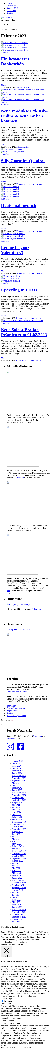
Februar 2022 (18, 875)
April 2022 (16, 870)
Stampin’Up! (12, 8)
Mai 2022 (16, 868)
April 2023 (16, 841)
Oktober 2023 (18, 827)
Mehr (3, 85)
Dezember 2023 (19, 822)
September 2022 (19, 858)
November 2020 (19, 912)
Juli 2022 (16, 863)
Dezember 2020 (19, 909)
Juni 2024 (16, 807)
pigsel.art (14, 720)
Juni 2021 (16, 895)
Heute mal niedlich (18, 205)
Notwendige (9, 1001)
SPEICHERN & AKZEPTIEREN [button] (16, 1047)
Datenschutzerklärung (16, 708)
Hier (24, 420)
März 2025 (16, 785)
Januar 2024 (17, 819)
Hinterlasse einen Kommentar (29, 184)
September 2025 (19, 780)
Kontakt (10, 13)
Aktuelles (5, 52)
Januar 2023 (17, 848)
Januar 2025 (17, 790)
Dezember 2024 (19, 792)
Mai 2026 (16, 763)
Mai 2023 (16, 839)
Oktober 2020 (18, 914)
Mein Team (11, 10)
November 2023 (19, 824)
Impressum (11, 706)
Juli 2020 (16, 922)
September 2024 (19, 800)
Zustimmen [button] (24, 942)
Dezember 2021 (19, 880)
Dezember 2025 (19, 775)
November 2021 (19, 883)
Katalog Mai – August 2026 (18, 629)
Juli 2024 (16, 805)
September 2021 (19, 887)
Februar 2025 (18, 788)
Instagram (37, 736)
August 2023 (17, 831)
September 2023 (19, 829)
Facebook (11, 739)
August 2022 (17, 861)
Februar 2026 (18, 771)
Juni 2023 (16, 836)
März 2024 (16, 814)
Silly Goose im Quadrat (23, 160)
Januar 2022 (17, 878)
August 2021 (17, 890)
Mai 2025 (16, 783)
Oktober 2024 (18, 797)
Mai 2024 (16, 810)
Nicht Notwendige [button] (9, 1020)
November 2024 (19, 795)
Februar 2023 (18, 846)
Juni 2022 (16, 866)
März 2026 (16, 768)
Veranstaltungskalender (16, 692)
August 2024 (17, 802)
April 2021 (16, 900)
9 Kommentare (22, 87)
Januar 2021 (17, 907)
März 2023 (16, 844)
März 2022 (16, 873)
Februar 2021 (18, 904)
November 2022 (19, 853)
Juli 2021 (16, 892)
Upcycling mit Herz (19, 289)
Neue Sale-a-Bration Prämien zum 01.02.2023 (24, 332)
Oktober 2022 (18, 856)
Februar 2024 (18, 817)
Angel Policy (12, 711)
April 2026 (16, 766)
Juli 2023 (16, 834)
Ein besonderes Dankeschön (15, 61)
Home (9, 3)
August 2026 (17, 761)
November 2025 (19, 778)
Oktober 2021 (18, 885)
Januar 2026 (17, 773)
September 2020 (19, 917)
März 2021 (16, 902)
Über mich (11, 6)
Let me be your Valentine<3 (15, 250)
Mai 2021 (16, 897)
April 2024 (16, 812)
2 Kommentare (22, 147)
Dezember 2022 (19, 851)
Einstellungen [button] (10, 942)
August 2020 (17, 919)
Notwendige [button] (6, 998)
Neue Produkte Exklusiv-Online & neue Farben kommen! (24, 115)
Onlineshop (19, 478)
